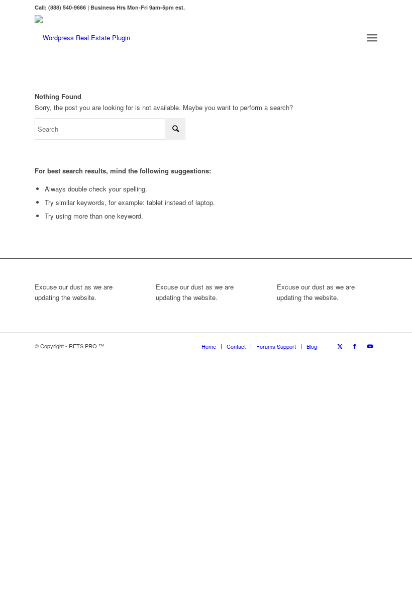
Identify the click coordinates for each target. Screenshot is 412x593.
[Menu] (372, 37)
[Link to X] (339, 345)
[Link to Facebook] (354, 345)
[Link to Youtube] (369, 345)
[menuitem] (372, 37)
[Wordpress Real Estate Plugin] (82, 37)
